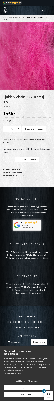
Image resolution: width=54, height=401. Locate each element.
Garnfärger (14, 17)
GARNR (5, 10)
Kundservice (27, 316)
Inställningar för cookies (27, 381)
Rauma (16, 175)
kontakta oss (18, 293)
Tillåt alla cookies (27, 395)
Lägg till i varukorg (34, 129)
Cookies (20, 327)
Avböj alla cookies (27, 388)
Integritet (39, 322)
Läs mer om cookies (12, 373)
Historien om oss (18, 322)
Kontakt (33, 327)
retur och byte (37, 287)
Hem (4, 17)
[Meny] (48, 10)
